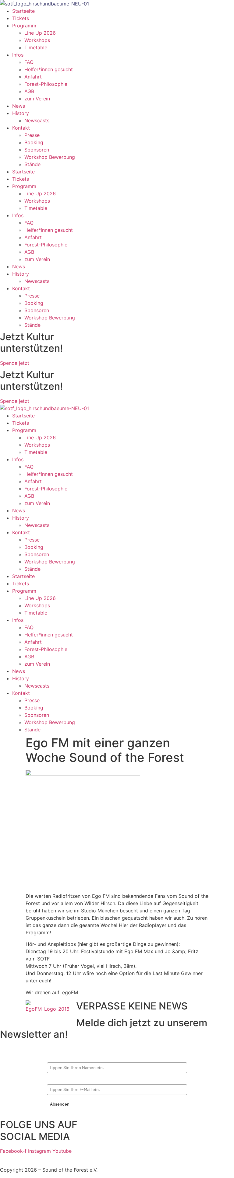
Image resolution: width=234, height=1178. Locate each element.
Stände (32, 164)
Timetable (35, 47)
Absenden (59, 1104)
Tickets (20, 18)
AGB (29, 91)
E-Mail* (54, 1079)
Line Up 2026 (40, 33)
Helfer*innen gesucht (48, 69)
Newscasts (36, 120)
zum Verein (37, 99)
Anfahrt (33, 77)
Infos (17, 55)
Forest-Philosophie (45, 84)
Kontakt (21, 128)
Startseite (23, 11)
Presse (32, 135)
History (20, 113)
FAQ (29, 62)
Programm (24, 26)
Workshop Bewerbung (49, 157)
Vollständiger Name (66, 1057)
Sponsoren (36, 150)
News (18, 106)
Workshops (37, 40)
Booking (33, 142)
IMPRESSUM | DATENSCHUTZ (34, 1158)
